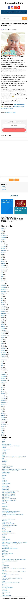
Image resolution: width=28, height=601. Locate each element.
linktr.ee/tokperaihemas (7, 109)
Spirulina (4, 574)
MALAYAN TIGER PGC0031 (8, 519)
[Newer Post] (11, 180)
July (2, 230)
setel (3, 563)
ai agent (4, 448)
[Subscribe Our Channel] (18, 7)
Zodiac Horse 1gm (6, 595)
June (2, 232)
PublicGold (5, 546)
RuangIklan (5, 555)
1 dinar (3, 440)
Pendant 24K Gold (6, 532)
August (2, 228)
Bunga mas (5, 460)
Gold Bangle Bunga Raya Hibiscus (10, 491)
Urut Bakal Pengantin (7, 588)
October (3, 239)
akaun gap (4, 454)
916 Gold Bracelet (6, 444)
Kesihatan (4, 516)
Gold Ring (4, 502)
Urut (3, 584)
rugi (3, 556)
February (3, 264)
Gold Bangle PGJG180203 (8, 493)
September (3, 251)
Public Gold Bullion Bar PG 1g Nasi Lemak (12, 544)
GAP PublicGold (6, 488)
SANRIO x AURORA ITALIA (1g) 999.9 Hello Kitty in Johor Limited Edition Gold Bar (14, 560)
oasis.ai (4, 530)
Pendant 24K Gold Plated (8, 533)
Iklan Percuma (5, 510)
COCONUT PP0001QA (7, 466)
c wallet (4, 463)
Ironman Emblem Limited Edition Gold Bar (20, 209)
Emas (3, 479)
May (2, 234)
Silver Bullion (5, 566)
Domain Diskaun (6, 472)
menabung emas (6, 527)
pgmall (3, 538)
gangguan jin (5, 486)
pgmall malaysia (6, 539)
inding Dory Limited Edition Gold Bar (11, 511)
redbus (4, 550)
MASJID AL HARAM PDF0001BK (9, 525)
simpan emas (5, 567)
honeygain (4, 507)
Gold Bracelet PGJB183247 (8, 494)
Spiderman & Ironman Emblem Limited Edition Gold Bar (13, 570)
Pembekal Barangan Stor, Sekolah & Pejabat (7, 201)
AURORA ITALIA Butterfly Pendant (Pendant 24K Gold (14, 458)
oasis (3, 528)
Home (3, 12)
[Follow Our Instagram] (12, 7)
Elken (3, 477)
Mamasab (4, 521)
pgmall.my (4, 541)
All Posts (4, 190)
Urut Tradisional (6, 592)
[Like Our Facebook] (9, 7)
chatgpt (4, 465)
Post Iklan (4, 188)
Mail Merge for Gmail (10, 112)
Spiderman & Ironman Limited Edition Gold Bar (14, 572)
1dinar (3, 441)
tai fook (4, 577)
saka (3, 558)
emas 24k (4, 480)
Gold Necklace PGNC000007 (9, 500)
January (3, 265)
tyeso (3, 581)
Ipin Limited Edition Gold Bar (9, 513)
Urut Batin (4, 589)
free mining (5, 485)
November (3, 238)
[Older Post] (16, 180)
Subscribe (14, 130)
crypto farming (6, 468)
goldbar (4, 504)
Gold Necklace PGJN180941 (9, 499)
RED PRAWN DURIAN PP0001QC (10, 549)
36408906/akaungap (19, 107)
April (2, 241)
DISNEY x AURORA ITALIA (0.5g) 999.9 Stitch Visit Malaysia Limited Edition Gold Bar (14, 470)
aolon (3, 455)
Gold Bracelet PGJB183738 (8, 496)
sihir (3, 564)
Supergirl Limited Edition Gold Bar (10, 575)
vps (3, 594)
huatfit (4, 508)
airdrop (4, 452)
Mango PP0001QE (6, 522)
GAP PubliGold (5, 490)
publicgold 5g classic (7, 547)
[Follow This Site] (15, 7)
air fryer (4, 451)
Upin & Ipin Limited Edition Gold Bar (11, 583)
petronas (4, 535)
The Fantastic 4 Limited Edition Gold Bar (12, 578)
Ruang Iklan (5, 552)
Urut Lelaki (4, 591)
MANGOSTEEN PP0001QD (8, 524)
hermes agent (5, 505)
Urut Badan (5, 586)
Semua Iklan (5, 191)
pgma (3, 536)
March (2, 243)
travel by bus (5, 580)
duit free (4, 476)
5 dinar (4, 443)
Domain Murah (5, 474)
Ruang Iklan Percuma (7, 553)
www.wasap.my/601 (9, 107)
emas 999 (4, 482)
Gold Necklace (5, 497)
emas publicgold (6, 483)
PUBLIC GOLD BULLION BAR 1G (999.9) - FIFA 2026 (14, 542)
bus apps (4, 462)
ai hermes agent (6, 449)
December (3, 236)
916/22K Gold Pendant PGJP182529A (11, 446)
